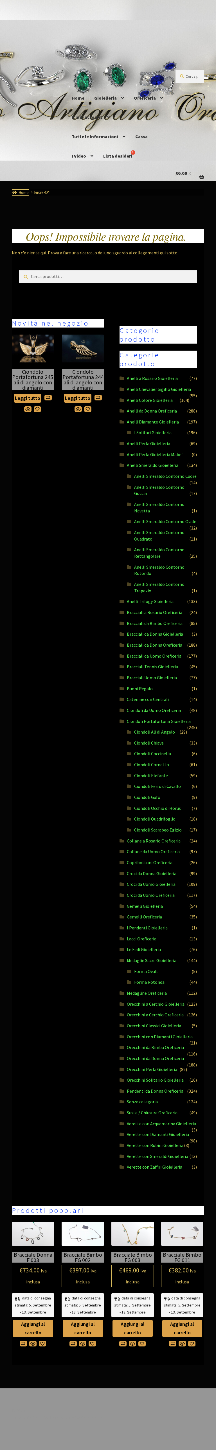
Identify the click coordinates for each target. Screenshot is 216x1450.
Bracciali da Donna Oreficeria (154, 645)
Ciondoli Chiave (149, 743)
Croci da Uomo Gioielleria (151, 884)
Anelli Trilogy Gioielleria (150, 601)
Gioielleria (105, 98)
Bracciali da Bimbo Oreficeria (155, 623)
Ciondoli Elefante (151, 775)
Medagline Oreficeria (147, 993)
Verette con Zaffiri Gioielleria (154, 1167)
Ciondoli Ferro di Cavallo (157, 786)
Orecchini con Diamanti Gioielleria (160, 1036)
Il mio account (87, 117)
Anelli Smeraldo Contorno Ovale (165, 521)
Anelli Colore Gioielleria (150, 400)
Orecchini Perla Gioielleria (152, 1069)
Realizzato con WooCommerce (72, 1417)
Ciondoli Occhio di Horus (157, 808)
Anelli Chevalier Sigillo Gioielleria (159, 389)
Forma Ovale (146, 971)
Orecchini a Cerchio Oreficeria (155, 1015)
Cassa (141, 136)
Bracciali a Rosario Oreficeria (154, 612)
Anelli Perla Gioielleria (148, 443)
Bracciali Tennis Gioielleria (152, 666)
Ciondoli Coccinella (152, 753)
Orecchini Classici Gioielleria (154, 1025)
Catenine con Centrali (148, 699)
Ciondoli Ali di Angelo (154, 732)
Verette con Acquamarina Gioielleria (161, 1123)
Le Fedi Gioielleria (144, 949)
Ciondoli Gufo (147, 797)
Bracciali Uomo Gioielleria (152, 677)
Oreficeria (145, 98)
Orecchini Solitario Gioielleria (155, 1080)
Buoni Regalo (140, 688)
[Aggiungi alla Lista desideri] (37, 409)
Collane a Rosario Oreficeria (154, 841)
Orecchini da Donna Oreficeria (155, 1058)
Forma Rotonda (149, 982)
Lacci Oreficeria (141, 939)
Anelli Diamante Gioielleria (153, 422)
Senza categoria (142, 1101)
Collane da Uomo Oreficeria (153, 851)
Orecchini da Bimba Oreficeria (155, 1047)
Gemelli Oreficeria (144, 917)
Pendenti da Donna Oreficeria (155, 1091)
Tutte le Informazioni (95, 136)
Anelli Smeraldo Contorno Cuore (165, 476)
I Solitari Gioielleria (153, 432)
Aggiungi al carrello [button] (33, 1328)
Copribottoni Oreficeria (149, 862)
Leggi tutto (27, 398)
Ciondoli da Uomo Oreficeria (154, 710)
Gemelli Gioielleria (145, 906)
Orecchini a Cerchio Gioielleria (155, 1004)
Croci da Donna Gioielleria (151, 873)
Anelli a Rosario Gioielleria (152, 378)
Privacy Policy (25, 1417)
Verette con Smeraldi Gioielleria (157, 1156)
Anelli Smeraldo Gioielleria (152, 465)
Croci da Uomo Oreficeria (151, 895)
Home (78, 98)
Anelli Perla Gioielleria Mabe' (155, 454)
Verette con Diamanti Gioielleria (158, 1134)
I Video (79, 156)
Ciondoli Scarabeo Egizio (158, 830)
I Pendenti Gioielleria (147, 928)
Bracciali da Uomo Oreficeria (154, 656)
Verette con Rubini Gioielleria (155, 1145)
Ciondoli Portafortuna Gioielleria (159, 721)
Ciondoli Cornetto (151, 764)
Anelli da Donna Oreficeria (152, 411)
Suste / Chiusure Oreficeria (152, 1112)
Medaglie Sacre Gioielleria (151, 960)
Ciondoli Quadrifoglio (155, 819)
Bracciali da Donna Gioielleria (155, 634)
